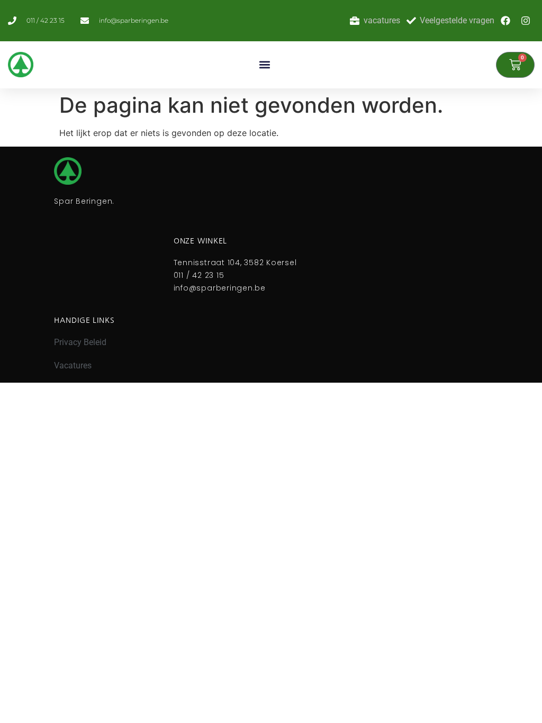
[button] (264, 65)
